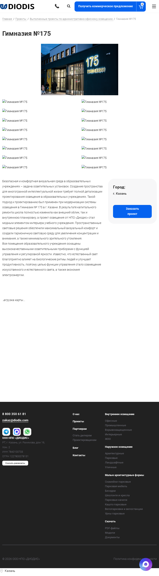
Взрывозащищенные (118, 429)
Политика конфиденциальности (135, 559)
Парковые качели (116, 499)
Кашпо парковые (115, 504)
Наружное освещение (118, 446)
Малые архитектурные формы (124, 475)
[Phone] (57, 6)
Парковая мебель (116, 486)
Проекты (78, 421)
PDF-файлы (112, 528)
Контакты (79, 455)
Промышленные (115, 425)
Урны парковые (115, 513)
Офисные (111, 420)
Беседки (110, 490)
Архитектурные (114, 453)
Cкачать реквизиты (15, 463)
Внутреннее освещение (119, 414)
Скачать (110, 521)
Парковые (111, 457)
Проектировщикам (84, 440)
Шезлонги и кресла (117, 495)
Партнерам (80, 428)
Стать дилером (82, 435)
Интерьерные (113, 434)
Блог (75, 447)
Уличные (111, 467)
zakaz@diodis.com (15, 420)
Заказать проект (132, 211)
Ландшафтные (114, 462)
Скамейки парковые (118, 481)
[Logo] (17, 6)
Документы (112, 537)
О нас (76, 414)
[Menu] (154, 6)
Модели (110, 532)
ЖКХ (108, 438)
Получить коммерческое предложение (110, 5)
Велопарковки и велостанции (124, 509)
